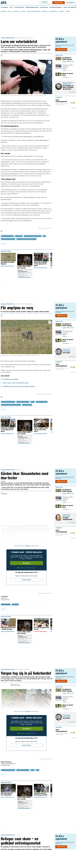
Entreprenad (53, 11)
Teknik (23, 11)
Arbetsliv (18, 236)
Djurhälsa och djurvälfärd (26, 239)
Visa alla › (73, 108)
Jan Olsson (4, 493)
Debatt (67, 11)
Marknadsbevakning (32, 7)
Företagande (6, 604)
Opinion (61, 11)
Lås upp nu (26, 563)
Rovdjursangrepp (23, 402)
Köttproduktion (41, 402)
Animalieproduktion (33, 11)
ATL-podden (4, 7)
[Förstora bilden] (49, 62)
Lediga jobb (67, 7)
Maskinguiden (19, 7)
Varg (32, 402)
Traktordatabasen (55, 7)
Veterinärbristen (7, 236)
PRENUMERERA (58, 2)
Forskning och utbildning (32, 236)
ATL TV (11, 7)
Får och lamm (27, 405)
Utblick (64, 70)
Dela (5, 243)
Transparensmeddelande (24, 277)
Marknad (44, 11)
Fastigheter (44, 7)
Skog (9, 11)
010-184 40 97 (5, 600)
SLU (44, 236)
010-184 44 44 (5, 765)
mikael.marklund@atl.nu (8, 763)
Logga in (27, 545)
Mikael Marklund (15, 685)
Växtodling (16, 11)
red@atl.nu (4, 598)
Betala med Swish (26, 579)
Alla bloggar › (72, 92)
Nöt (37, 770)
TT (1, 56)
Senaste (3, 11)
